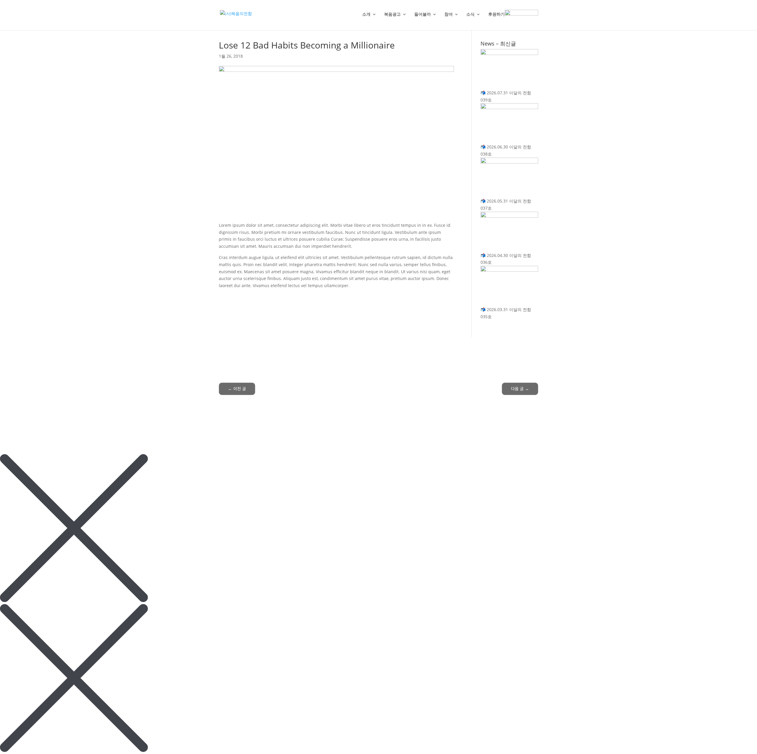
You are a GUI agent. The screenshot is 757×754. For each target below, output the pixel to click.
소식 (470, 14)
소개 (366, 14)
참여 (448, 14)
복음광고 (392, 14)
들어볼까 (422, 14)
